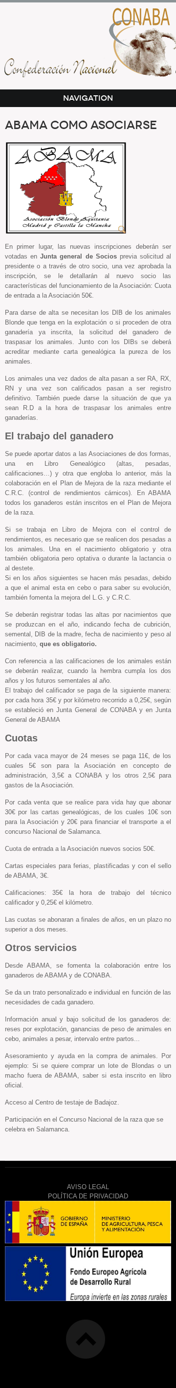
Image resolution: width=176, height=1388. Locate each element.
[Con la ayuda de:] (88, 1241)
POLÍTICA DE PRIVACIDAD (88, 1196)
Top (85, 1339)
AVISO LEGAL (88, 1187)
